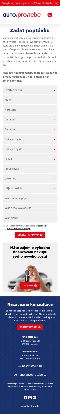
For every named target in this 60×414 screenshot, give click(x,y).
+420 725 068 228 (30, 366)
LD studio (34, 406)
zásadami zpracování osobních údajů (26, 227)
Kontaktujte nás (28, 327)
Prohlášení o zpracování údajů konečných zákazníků (30, 387)
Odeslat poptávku (28, 235)
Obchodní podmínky (15, 384)
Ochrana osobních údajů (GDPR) (40, 384)
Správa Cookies (30, 389)
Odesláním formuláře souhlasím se (26, 227)
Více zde (28, 285)
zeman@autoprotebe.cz (30, 375)
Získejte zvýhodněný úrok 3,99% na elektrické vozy (30, 3)
